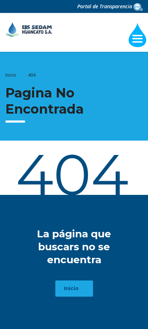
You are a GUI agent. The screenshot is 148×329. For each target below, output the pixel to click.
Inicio (10, 75)
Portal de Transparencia (105, 6)
